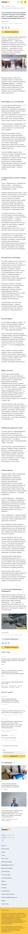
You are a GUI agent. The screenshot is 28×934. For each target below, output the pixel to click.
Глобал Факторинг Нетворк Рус (7, 714)
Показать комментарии (11, 639)
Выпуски (3, 881)
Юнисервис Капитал (8, 83)
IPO (2, 704)
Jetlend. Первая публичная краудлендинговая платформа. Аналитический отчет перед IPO (10, 700)
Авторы (3, 852)
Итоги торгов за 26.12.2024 (8, 737)
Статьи (3, 855)
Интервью (3, 819)
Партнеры (4, 884)
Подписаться (13, 756)
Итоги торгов (4, 735)
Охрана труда (4, 903)
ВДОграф (6, 740)
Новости (13, 6)
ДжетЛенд (6, 704)
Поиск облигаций (5, 874)
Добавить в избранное (11, 32)
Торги (2, 740)
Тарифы (3, 900)
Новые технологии (12, 740)
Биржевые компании (6, 861)
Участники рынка (5, 871)
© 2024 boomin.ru (5, 910)
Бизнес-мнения (5, 848)
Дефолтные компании (6, 868)
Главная (2, 6)
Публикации (8, 6)
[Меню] (25, 2)
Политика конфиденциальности (9, 897)
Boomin (11, 23)
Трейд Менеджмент (18, 23)
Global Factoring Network (18, 714)
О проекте (4, 887)
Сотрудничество (5, 891)
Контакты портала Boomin (7, 894)
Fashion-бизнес (4, 23)
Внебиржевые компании (7, 865)
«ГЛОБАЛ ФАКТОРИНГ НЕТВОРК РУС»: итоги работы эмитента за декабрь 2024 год (13, 711)
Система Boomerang (6, 878)
